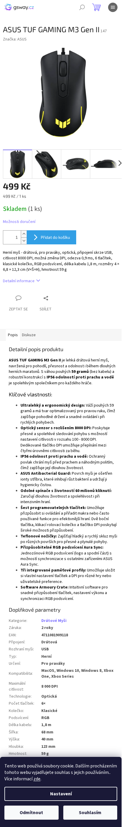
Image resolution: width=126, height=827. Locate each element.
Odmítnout (31, 812)
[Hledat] (82, 7)
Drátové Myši (54, 621)
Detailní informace (19, 281)
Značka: (15, 39)
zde (36, 779)
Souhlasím (90, 812)
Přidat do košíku (55, 237)
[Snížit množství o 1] (24, 240)
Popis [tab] (13, 335)
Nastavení (61, 794)
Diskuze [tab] (29, 335)
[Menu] (113, 7)
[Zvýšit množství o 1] (24, 234)
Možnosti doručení (19, 222)
